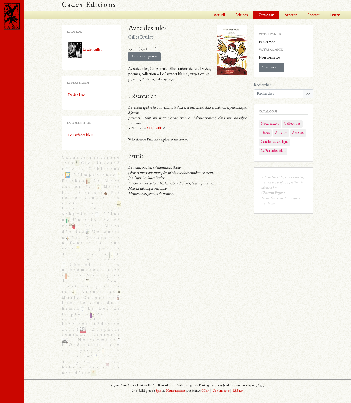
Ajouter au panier (144, 57)
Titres (265, 133)
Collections (292, 124)
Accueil (219, 15)
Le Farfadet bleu (273, 151)
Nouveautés (270, 124)
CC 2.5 (205, 391)
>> (308, 94)
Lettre (335, 15)
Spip (158, 391)
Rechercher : (263, 85)
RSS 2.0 (237, 391)
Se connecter (271, 67)
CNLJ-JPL (154, 129)
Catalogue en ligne (274, 142)
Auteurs (281, 133)
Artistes (298, 133)
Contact (314, 15)
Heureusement (175, 391)
